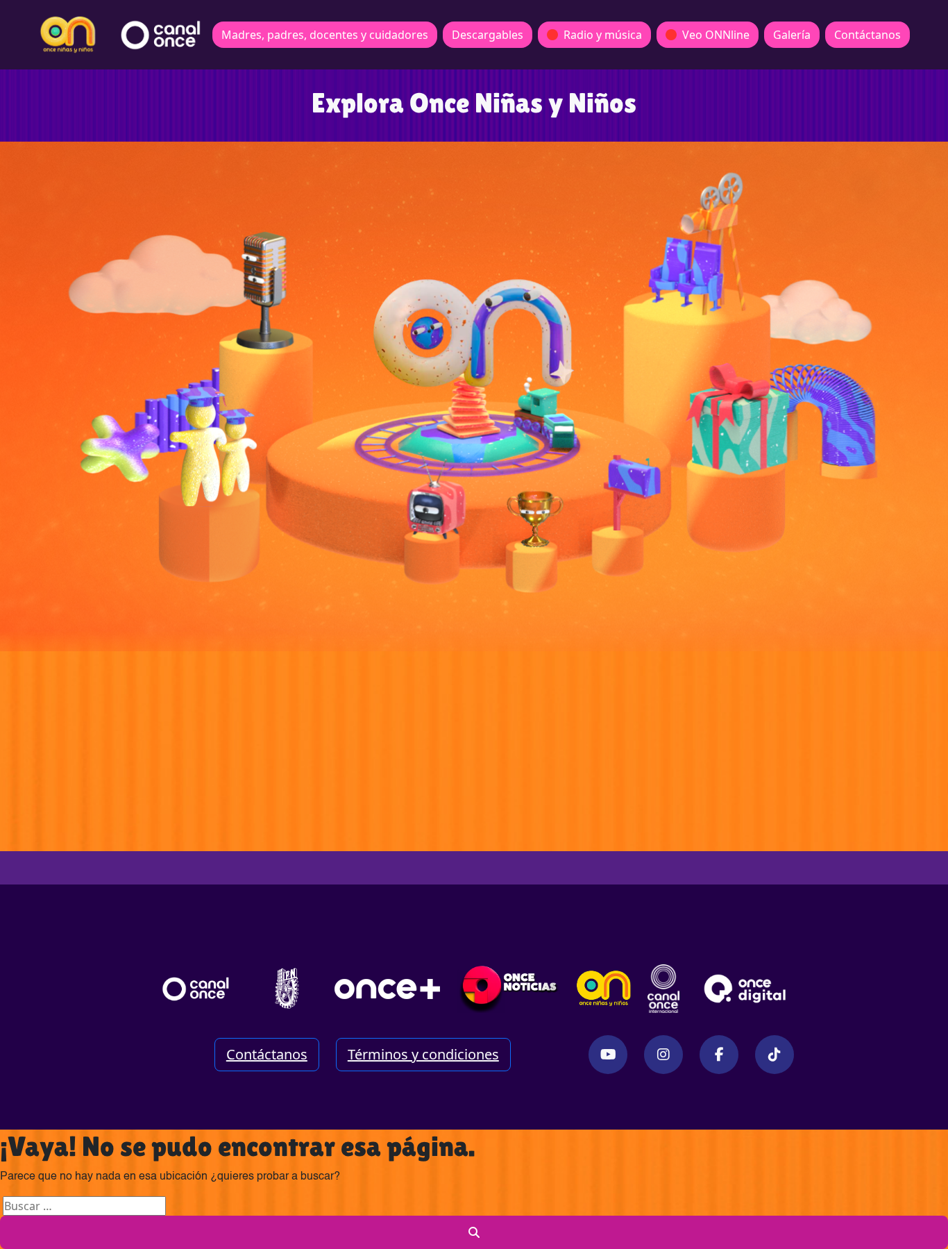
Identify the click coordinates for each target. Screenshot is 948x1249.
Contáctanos (867, 34)
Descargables (487, 34)
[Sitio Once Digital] (747, 988)
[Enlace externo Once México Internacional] (663, 988)
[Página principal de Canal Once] (196, 988)
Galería (792, 34)
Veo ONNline (716, 34)
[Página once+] (387, 988)
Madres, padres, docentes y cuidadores (324, 34)
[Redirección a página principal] (68, 34)
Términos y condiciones (423, 1054)
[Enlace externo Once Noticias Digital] (509, 988)
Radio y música (603, 34)
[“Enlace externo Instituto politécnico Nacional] (287, 988)
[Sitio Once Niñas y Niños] (604, 988)
